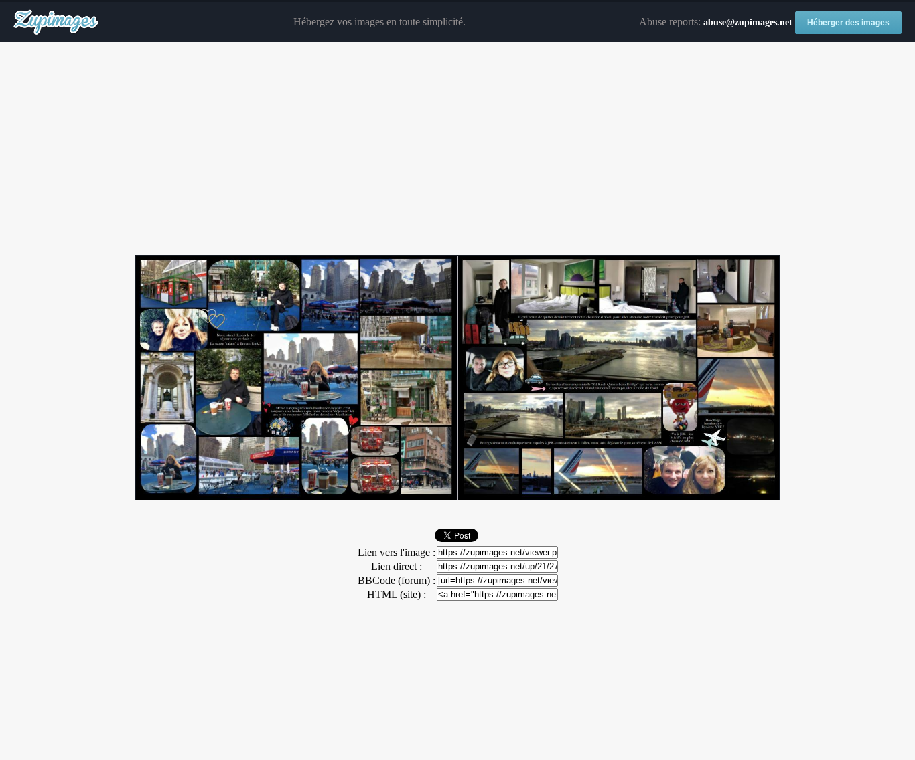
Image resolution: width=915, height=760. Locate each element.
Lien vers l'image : (396, 552)
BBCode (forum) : (396, 580)
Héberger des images (848, 22)
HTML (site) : (396, 594)
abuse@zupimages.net (747, 22)
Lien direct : (396, 566)
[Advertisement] (457, 149)
